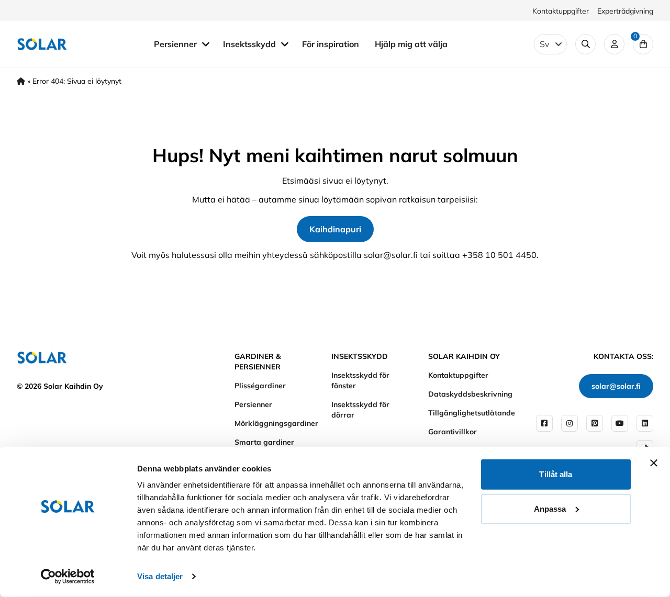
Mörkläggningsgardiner (276, 423)
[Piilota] (206, 43)
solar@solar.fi (616, 386)
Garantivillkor (452, 431)
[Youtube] (619, 423)
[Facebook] (544, 423)
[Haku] (585, 44)
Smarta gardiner (264, 442)
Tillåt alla (555, 474)
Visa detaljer (160, 576)
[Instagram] (569, 423)
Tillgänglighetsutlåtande (471, 413)
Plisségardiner (260, 385)
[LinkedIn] (644, 423)
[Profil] (614, 44)
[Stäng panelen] (653, 463)
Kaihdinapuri (335, 229)
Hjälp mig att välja (411, 44)
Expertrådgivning (625, 11)
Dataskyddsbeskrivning (470, 394)
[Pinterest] (594, 423)
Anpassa (550, 508)
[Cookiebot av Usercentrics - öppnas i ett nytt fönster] (68, 576)
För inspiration (330, 44)
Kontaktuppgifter (560, 11)
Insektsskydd (250, 44)
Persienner (176, 44)
